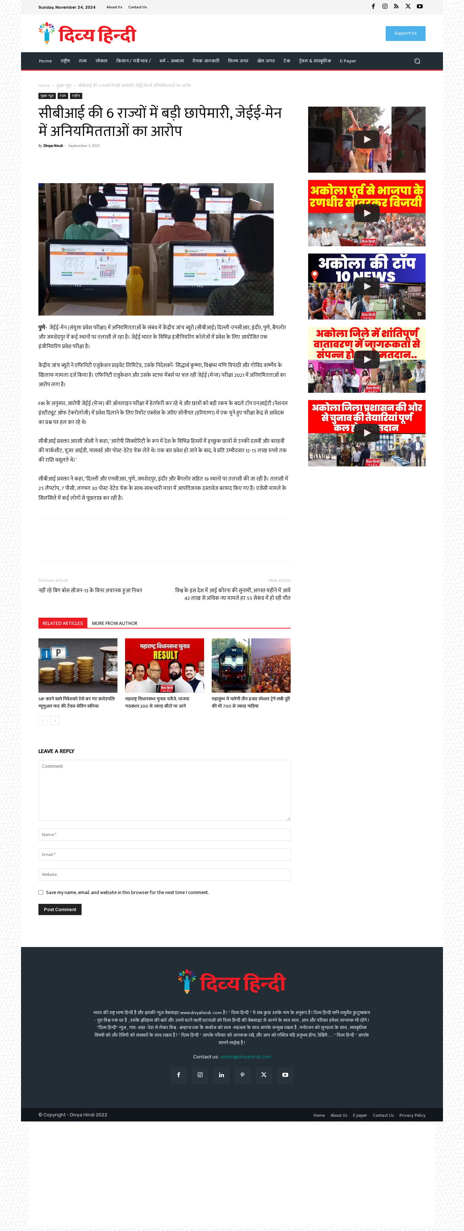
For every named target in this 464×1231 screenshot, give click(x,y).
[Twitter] (408, 7)
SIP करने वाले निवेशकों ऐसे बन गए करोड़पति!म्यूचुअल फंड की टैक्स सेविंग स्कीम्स (76, 702)
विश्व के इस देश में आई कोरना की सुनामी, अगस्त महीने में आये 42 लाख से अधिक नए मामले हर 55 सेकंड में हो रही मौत (233, 594)
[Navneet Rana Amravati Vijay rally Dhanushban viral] (367, 140)
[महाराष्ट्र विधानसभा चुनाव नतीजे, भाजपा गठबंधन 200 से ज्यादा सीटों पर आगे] (164, 665)
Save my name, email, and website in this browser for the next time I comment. (127, 892)
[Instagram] (385, 7)
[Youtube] (420, 7)
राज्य (63, 96)
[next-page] (54, 720)
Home (44, 85)
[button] (417, 61)
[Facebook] (373, 7)
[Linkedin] (221, 1075)
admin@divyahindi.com (245, 1056)
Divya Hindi (53, 146)
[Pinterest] (243, 1075)
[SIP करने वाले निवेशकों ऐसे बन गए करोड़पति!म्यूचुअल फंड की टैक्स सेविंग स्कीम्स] (77, 665)
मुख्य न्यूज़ (64, 85)
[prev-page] (42, 720)
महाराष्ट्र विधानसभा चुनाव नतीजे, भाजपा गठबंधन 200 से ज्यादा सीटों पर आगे (157, 702)
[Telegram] (95, 162)
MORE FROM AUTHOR (114, 623)
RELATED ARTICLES (63, 623)
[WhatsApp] (62, 162)
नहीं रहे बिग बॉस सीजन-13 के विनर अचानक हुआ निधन (90, 590)
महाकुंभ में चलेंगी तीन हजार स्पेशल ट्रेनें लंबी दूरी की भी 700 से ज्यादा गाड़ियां (251, 702)
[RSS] (396, 7)
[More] (112, 162)
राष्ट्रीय (76, 96)
